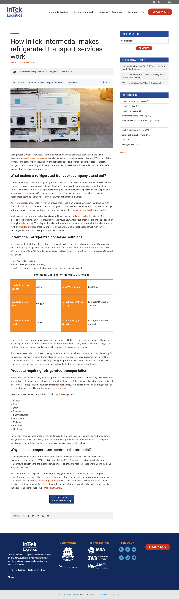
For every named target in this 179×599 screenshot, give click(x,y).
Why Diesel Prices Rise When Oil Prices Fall (141, 83)
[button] (14, 82)
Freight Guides (53, 487)
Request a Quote (160, 12)
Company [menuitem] (132, 12)
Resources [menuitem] (117, 12)
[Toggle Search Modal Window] (143, 12)
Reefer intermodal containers (89, 247)
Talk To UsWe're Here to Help (62, 499)
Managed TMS (130, 144)
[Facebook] (28, 515)
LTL (125, 139)
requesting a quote (47, 480)
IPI (124, 125)
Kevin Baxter (31, 62)
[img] (103, 82)
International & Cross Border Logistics (141, 120)
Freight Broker (130, 106)
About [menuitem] (11, 577)
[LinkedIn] (38, 515)
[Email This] (48, 515)
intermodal (19, 202)
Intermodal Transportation (32, 71)
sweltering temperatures (37, 158)
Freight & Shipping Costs (135, 101)
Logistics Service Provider (136, 134)
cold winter (61, 388)
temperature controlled (81, 210)
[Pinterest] (43, 515)
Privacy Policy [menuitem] (114, 594)
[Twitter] (33, 515)
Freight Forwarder (132, 111)
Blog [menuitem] (43, 570)
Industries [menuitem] (103, 12)
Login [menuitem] (170, 2)
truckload (24, 226)
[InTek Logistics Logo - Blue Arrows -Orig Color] (14, 12)
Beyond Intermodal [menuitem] (83, 12)
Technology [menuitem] (33, 570)
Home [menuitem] (10, 570)
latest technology (84, 216)
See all (123, 152)
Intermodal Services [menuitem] (58, 12)
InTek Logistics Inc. (73, 594)
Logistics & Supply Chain (61, 71)
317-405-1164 (102, 594)
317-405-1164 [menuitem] (159, 2)
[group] (61, 82)
